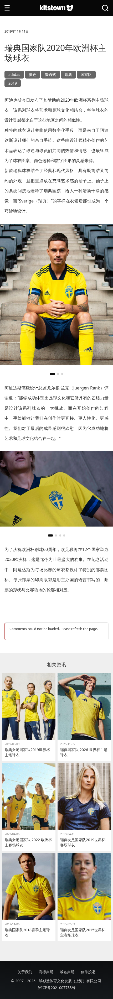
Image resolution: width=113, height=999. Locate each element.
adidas (14, 74)
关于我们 (25, 971)
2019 (12, 83)
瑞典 (68, 74)
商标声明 (46, 971)
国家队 (86, 74)
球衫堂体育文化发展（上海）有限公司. (70, 980)
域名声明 (67, 971)
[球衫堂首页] (56, 8)
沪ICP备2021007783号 (56, 987)
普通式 (50, 74)
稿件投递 (88, 971)
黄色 (32, 74)
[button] (52, 374)
